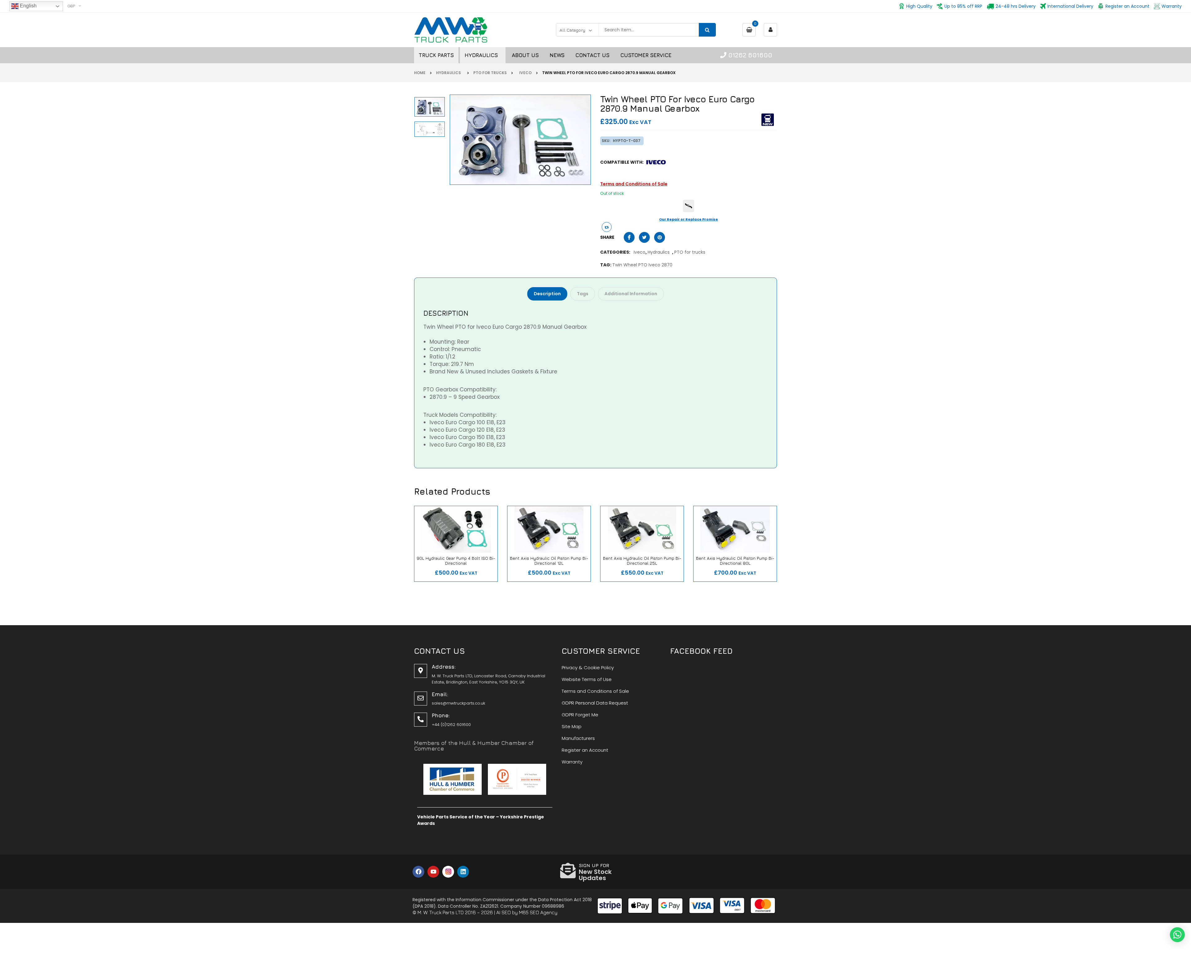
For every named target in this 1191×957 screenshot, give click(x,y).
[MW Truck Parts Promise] (688, 206)
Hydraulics (449, 72)
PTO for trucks (490, 72)
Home (420, 72)
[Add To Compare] (607, 227)
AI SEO (503, 912)
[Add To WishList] (459, 570)
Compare (438, 570)
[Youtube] (433, 872)
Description (547, 294)
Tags (582, 294)
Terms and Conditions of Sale (633, 184)
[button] (1177, 934)
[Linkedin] (463, 872)
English (28, 5)
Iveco (524, 72)
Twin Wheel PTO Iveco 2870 (642, 265)
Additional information (630, 294)
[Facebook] (418, 872)
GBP (71, 6)
